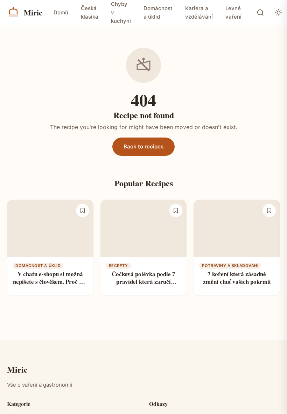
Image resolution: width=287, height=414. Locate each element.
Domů (61, 12)
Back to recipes (143, 149)
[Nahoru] (273, 377)
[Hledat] (260, 12)
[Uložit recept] (82, 213)
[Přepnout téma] (278, 12)
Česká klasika (89, 12)
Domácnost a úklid (158, 12)
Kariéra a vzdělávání (199, 12)
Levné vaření (233, 12)
